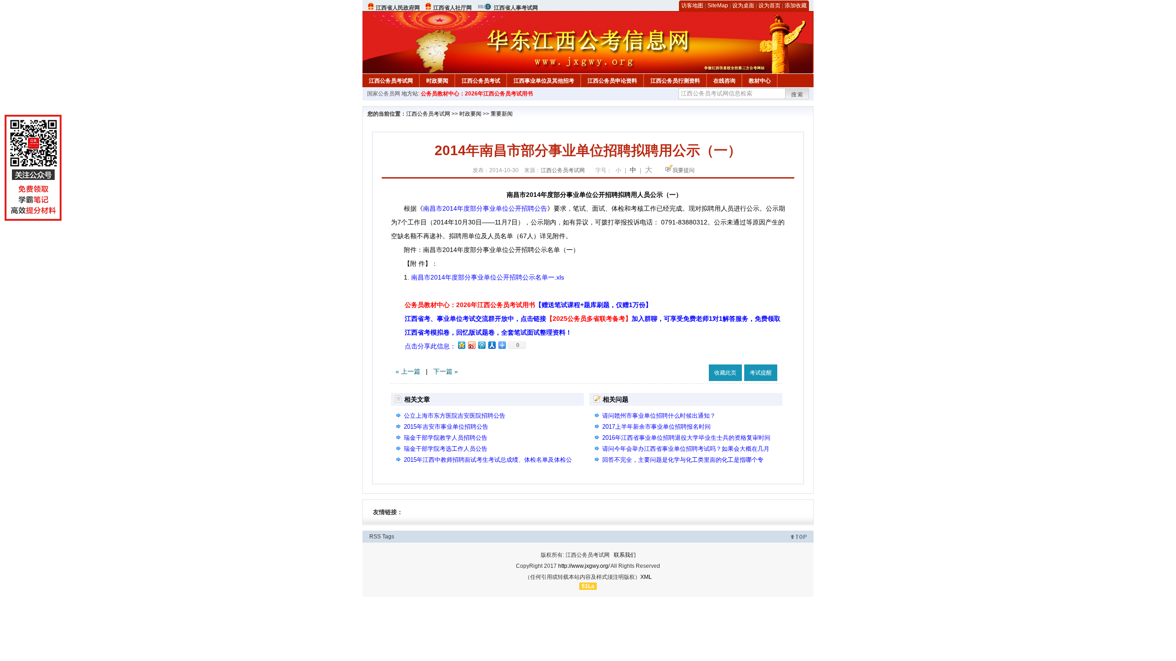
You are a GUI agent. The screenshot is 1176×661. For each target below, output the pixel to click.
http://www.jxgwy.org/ (584, 566)
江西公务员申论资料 (612, 81)
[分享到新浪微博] (471, 345)
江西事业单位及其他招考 (544, 81)
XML (646, 577)
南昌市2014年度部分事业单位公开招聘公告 (485, 208)
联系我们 (625, 555)
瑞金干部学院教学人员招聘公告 (445, 437)
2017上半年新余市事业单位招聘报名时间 (656, 426)
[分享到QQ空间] (461, 345)
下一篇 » (445, 371)
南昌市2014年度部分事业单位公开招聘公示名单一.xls (487, 277)
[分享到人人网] (491, 345)
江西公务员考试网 (391, 81)
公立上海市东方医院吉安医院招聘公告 (454, 415)
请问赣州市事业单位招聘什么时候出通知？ (659, 415)
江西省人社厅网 (452, 8)
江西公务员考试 (481, 81)
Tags (388, 536)
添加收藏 (796, 5)
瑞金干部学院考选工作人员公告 (445, 448)
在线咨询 (724, 81)
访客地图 (692, 5)
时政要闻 (437, 81)
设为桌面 (743, 5)
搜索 (797, 94)
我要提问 (684, 170)
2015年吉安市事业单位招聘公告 (446, 426)
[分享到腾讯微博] (481, 345)
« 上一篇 (408, 371)
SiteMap (717, 5)
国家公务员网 (383, 93)
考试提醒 (761, 373)
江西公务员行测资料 (675, 81)
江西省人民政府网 (398, 8)
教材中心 (760, 81)
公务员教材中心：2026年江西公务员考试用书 (477, 93)
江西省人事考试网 (516, 8)
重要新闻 (502, 114)
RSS (375, 536)
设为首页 (769, 5)
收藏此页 (725, 373)
